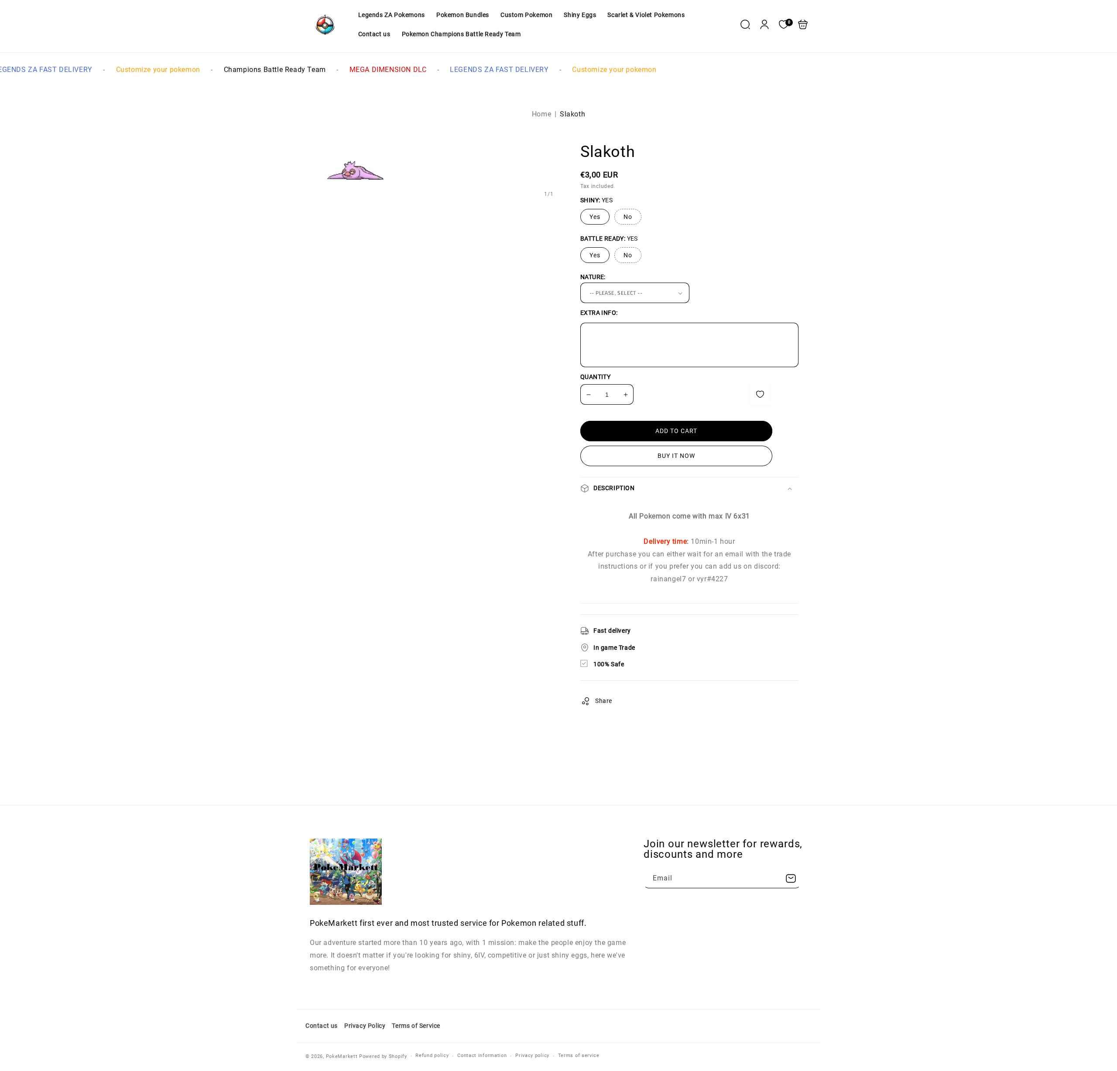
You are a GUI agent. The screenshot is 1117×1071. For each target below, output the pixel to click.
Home (541, 114)
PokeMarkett (342, 1056)
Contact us (321, 1025)
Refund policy (432, 1055)
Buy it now (676, 455)
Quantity (595, 376)
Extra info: (598, 312)
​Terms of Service (416, 1025)
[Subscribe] (790, 878)
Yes (594, 216)
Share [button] (603, 700)
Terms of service (579, 1055)
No (628, 216)
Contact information (482, 1055)
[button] (745, 24)
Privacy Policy (364, 1025)
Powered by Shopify (383, 1056)
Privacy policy (532, 1055)
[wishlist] (760, 394)
